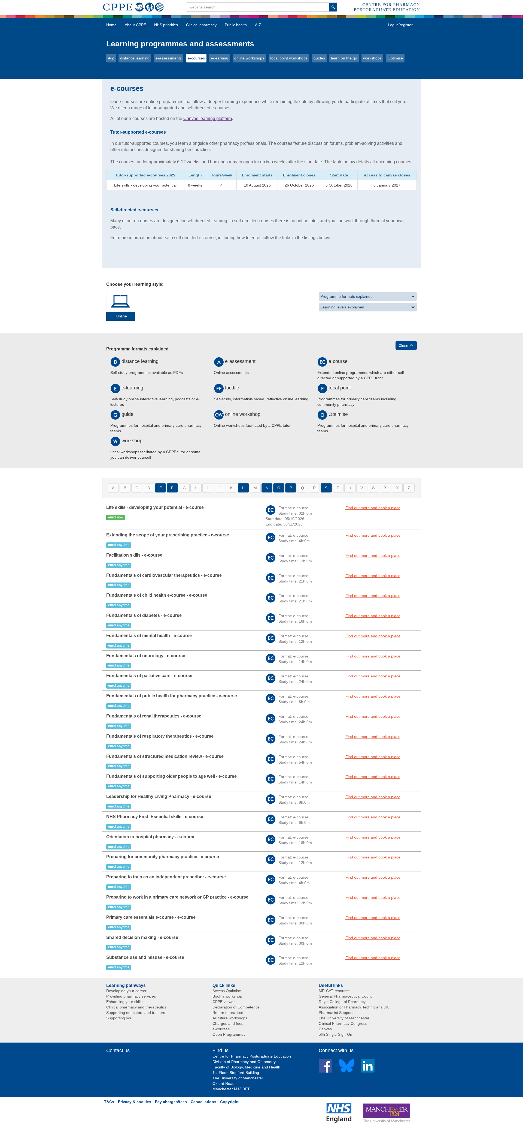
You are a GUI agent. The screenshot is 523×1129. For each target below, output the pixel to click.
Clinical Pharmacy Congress (343, 1023)
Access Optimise (226, 991)
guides (319, 58)
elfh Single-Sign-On (335, 1034)
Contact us (118, 1050)
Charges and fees (227, 1023)
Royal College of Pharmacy (342, 1001)
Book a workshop (227, 996)
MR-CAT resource (334, 991)
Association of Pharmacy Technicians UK (354, 1007)
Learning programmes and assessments (180, 44)
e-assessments (169, 58)
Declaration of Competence (236, 1007)
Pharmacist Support (336, 1012)
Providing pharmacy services (131, 996)
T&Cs (109, 1102)
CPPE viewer (223, 1001)
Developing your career (126, 991)
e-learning (219, 58)
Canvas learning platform (207, 118)
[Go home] (133, 6)
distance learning (135, 58)
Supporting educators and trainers (135, 1012)
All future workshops (229, 1018)
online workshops (249, 58)
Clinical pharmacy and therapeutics (136, 1007)
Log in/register (400, 25)
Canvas (325, 1029)
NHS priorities (166, 25)
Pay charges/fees (171, 1102)
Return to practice (227, 1012)
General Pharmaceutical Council (346, 996)
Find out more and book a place (372, 508)
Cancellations (203, 1102)
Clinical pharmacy (201, 25)
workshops (372, 58)
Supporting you (119, 1018)
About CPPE (135, 25)
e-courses (196, 58)
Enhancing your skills (124, 1001)
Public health (236, 25)
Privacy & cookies (134, 1102)
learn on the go (344, 58)
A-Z (258, 25)
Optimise (395, 58)
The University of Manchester (344, 1018)
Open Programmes (228, 1034)
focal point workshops (289, 58)
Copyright (229, 1102)
